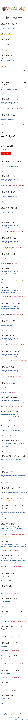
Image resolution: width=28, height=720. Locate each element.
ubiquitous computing (10, 125)
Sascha (3, 93)
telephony (13, 248)
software (11, 346)
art (18, 33)
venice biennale (16, 315)
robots (2, 202)
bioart (20, 33)
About (10, 717)
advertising (17, 296)
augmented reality (17, 376)
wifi (22, 125)
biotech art (3, 34)
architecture (17, 48)
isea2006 (3, 500)
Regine (3, 33)
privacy (14, 233)
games (22, 231)
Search (25, 1)
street (6, 50)
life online (3, 361)
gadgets (16, 64)
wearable (3, 66)
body (21, 663)
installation (21, 108)
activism (15, 33)
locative (21, 124)
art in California (16, 231)
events (20, 279)
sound (2, 50)
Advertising (17, 717)
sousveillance (19, 233)
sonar (7, 568)
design (23, 296)
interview (9, 34)
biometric (18, 534)
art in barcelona (15, 566)
